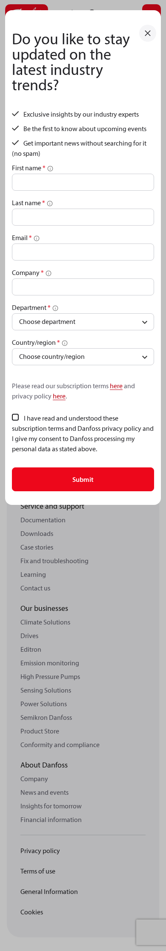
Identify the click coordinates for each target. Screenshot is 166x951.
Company (28, 272)
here (116, 385)
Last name (28, 202)
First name (29, 167)
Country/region (36, 342)
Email (22, 237)
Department (31, 307)
